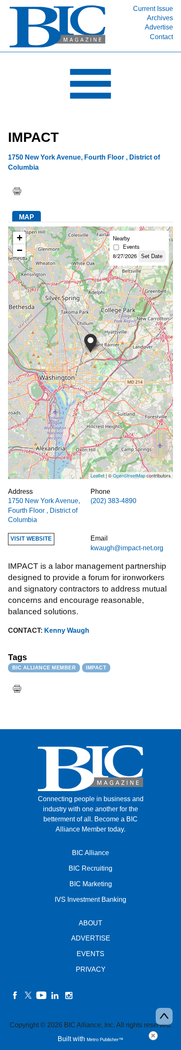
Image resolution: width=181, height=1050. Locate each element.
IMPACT (96, 668)
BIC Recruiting (90, 868)
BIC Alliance (90, 852)
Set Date (151, 256)
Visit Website (31, 539)
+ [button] (19, 237)
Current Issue (153, 8)
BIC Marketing (90, 883)
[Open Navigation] (90, 86)
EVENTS (90, 953)
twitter (28, 995)
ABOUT (90, 923)
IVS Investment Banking (90, 899)
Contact (161, 36)
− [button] (19, 250)
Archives (160, 17)
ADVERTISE (90, 938)
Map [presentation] (26, 217)
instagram (68, 995)
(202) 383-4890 (113, 500)
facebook (14, 995)
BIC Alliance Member (44, 668)
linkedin (55, 995)
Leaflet (97, 475)
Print (17, 191)
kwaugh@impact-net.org (126, 548)
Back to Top (164, 1016)
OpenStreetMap (129, 475)
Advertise (159, 27)
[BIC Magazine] (57, 47)
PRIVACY (91, 969)
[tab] (26, 216)
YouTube (41, 995)
